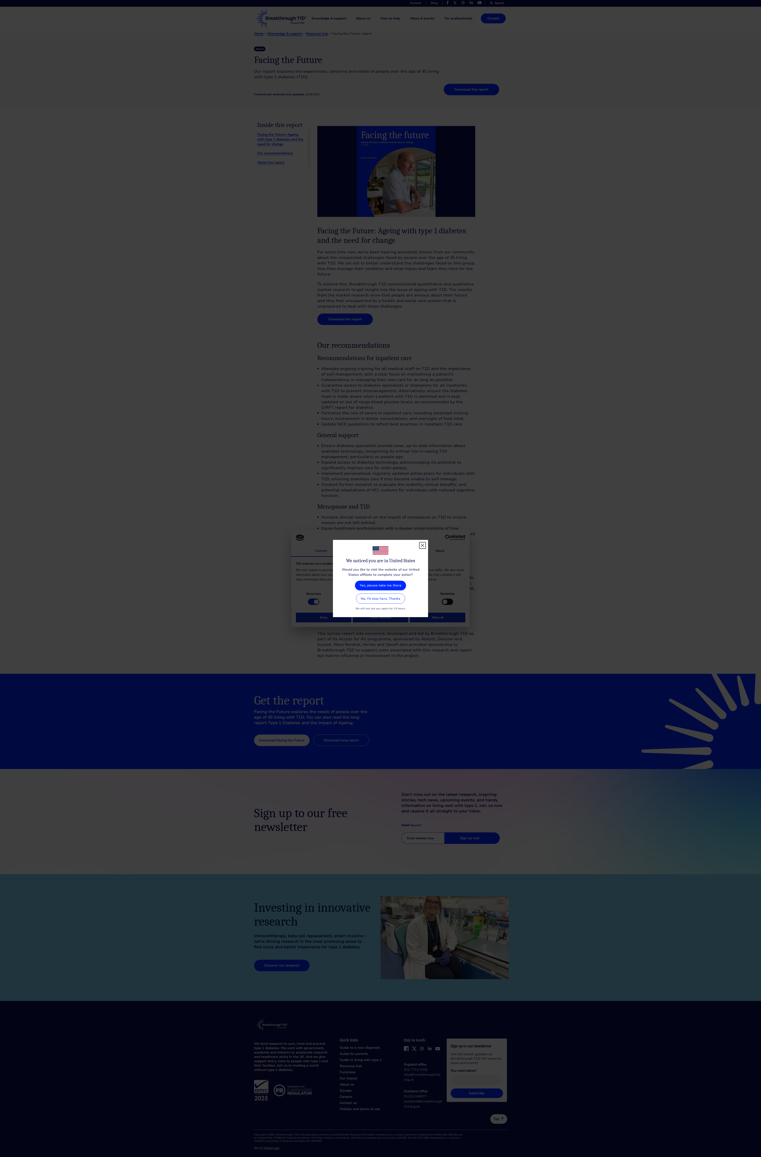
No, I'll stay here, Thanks (380, 599)
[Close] (422, 545)
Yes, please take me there (381, 585)
